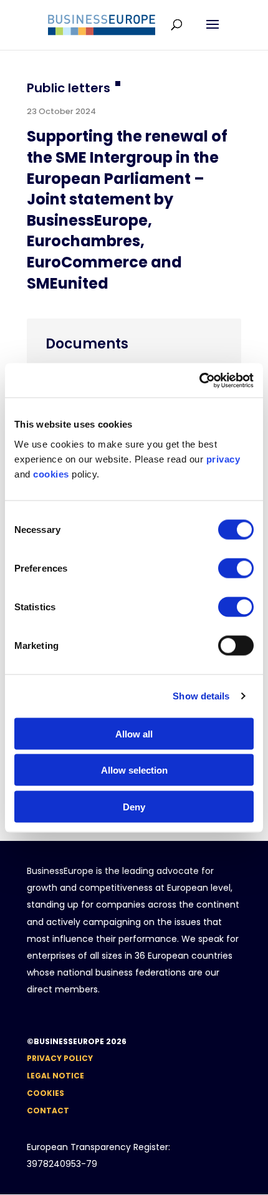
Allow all (134, 733)
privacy (223, 458)
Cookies (45, 1093)
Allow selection (134, 770)
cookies (51, 473)
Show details (201, 696)
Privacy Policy (60, 1058)
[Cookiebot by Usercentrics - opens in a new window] (199, 380)
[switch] (236, 568)
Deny (134, 806)
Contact (48, 1110)
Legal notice (55, 1075)
